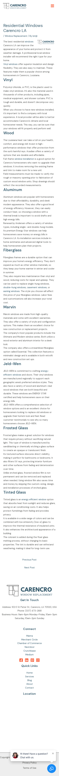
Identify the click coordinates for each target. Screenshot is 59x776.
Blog (29, 680)
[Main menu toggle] (52, 5)
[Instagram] (38, 660)
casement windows (37, 287)
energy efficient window (33, 499)
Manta (29, 635)
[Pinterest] (32, 660)
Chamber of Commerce (29, 643)
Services (29, 676)
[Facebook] (21, 660)
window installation (24, 159)
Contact (29, 687)
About (29, 684)
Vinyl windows (10, 64)
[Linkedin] (27, 660)
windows (29, 41)
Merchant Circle (29, 639)
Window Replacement (16, 36)
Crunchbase (29, 650)
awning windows (11, 291)
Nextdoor (29, 647)
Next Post (29, 567)
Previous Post (29, 559)
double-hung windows (14, 287)
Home (29, 672)
